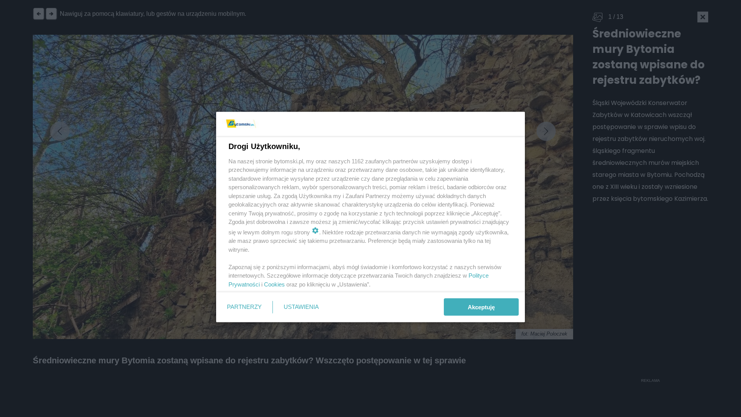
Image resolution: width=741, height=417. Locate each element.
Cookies (274, 284)
